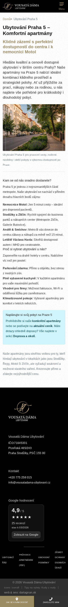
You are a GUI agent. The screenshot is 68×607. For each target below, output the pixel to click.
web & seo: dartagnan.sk (20, 592)
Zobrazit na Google (26, 534)
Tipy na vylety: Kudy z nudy (40, 587)
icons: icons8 (11, 587)
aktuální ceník (42, 326)
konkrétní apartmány (46, 321)
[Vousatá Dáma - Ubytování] (21, 6)
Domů (6, 19)
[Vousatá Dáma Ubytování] (22, 411)
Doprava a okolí (24, 336)
